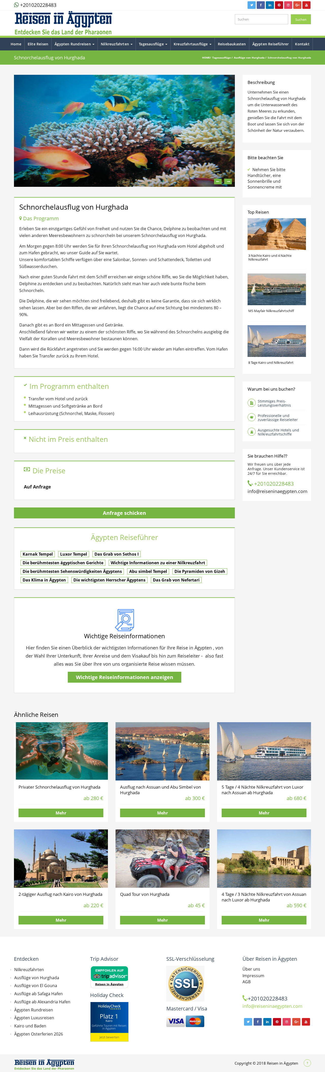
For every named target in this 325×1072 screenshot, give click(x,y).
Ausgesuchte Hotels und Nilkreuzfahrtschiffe (278, 432)
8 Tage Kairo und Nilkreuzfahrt (271, 362)
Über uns (251, 969)
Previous (218, 181)
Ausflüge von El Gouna (35, 985)
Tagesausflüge (152, 44)
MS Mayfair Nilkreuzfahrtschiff (271, 310)
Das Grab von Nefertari (176, 580)
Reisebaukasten (232, 44)
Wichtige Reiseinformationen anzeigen (124, 677)
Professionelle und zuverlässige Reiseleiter (278, 417)
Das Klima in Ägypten (44, 580)
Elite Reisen (38, 44)
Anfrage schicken (124, 513)
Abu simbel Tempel (148, 571)
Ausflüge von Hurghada (249, 57)
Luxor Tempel (73, 554)
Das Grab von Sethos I (116, 554)
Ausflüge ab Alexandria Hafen (42, 1002)
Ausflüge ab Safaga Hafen (38, 993)
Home (16, 44)
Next (228, 181)
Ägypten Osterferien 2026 (38, 1034)
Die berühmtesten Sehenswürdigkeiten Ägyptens (72, 571)
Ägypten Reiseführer (270, 44)
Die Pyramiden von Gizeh (199, 571)
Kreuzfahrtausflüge (191, 44)
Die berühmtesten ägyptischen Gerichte (63, 563)
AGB (246, 982)
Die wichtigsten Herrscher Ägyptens (109, 580)
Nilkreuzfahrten (115, 44)
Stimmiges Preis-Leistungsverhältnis (274, 403)
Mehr (61, 813)
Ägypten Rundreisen (73, 44)
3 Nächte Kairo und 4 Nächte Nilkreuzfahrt (269, 257)
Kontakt (302, 44)
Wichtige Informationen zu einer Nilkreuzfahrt (158, 563)
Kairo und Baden (30, 1026)
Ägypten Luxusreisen (34, 1018)
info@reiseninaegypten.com (277, 491)
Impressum (253, 975)
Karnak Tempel (38, 554)
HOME (206, 57)
